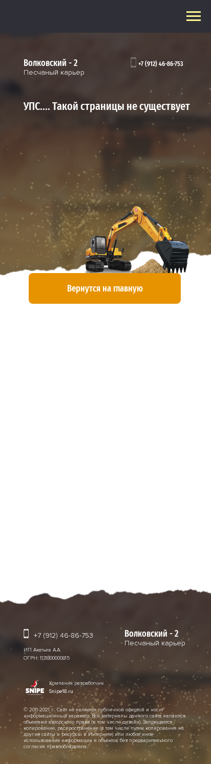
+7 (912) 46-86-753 (160, 64)
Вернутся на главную (105, 288)
